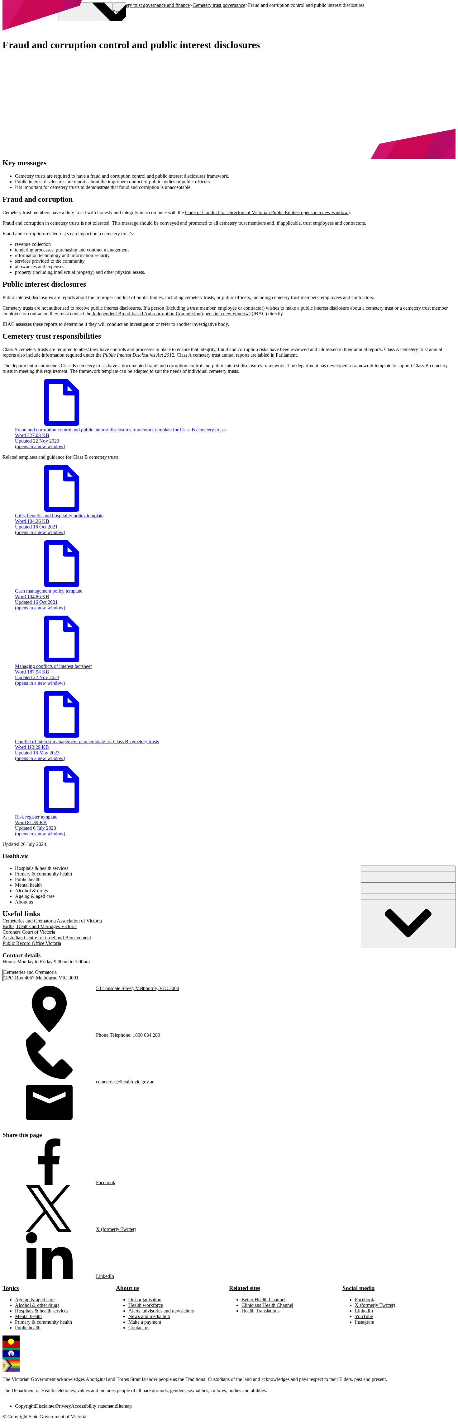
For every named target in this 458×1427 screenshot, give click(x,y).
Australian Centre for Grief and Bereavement (46, 937)
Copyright (25, 1406)
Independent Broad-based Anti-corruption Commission (170, 313)
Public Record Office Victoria (31, 943)
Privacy (63, 1406)
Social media (358, 1288)
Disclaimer (45, 1406)
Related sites (244, 1288)
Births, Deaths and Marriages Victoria (39, 926)
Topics (10, 1288)
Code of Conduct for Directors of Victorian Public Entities (267, 212)
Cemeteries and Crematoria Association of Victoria (52, 920)
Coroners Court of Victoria (28, 932)
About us (127, 1288)
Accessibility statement (93, 1406)
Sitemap (124, 1406)
